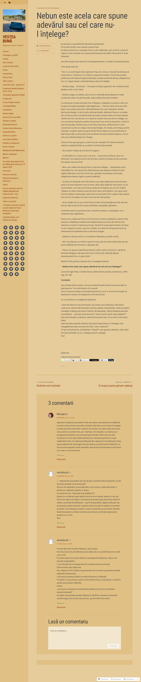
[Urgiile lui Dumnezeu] (22, 269)
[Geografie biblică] (11, 253)
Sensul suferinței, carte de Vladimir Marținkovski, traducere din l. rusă (13, 191)
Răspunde (61, 459)
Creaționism (7, 99)
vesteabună (54, 8)
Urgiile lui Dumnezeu (10, 198)
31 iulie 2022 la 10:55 (64, 544)
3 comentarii (44, 51)
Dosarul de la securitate (12, 117)
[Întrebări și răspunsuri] (5, 259)
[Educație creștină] (16, 248)
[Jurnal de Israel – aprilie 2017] (11, 238)
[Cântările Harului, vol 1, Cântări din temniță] (16, 274)
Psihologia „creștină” (10, 55)
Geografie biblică (9, 132)
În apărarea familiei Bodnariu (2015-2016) (13, 89)
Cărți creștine (8, 62)
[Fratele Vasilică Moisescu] (5, 253)
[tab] (5, 2)
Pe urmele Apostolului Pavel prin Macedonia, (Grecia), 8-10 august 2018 (14, 164)
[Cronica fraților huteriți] (11, 243)
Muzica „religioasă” (10, 154)
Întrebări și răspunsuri (11, 143)
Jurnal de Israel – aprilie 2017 (14, 85)
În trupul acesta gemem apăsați (116, 384)
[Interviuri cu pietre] (16, 253)
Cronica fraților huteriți (11, 102)
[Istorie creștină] (11, 259)
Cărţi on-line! (7, 77)
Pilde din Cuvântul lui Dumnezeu (10, 179)
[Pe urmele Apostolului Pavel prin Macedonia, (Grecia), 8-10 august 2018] (11, 264)
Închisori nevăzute (10, 174)
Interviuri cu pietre (10, 135)
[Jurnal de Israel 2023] (5, 233)
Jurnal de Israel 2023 (10, 66)
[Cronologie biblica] (16, 243)
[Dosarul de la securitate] (11, 248)
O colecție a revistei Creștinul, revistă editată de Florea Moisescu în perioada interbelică (14, 209)
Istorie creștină (8, 147)
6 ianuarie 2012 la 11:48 (65, 418)
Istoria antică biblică (10, 139)
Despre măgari (8, 113)
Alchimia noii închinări (48, 384)
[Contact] (5, 227)
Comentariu (113, 646)
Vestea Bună (9, 38)
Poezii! (5, 185)
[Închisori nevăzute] (22, 264)
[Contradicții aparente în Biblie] (22, 238)
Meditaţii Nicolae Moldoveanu (14, 150)
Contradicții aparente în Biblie (14, 95)
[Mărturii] (5, 264)
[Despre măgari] (5, 248)
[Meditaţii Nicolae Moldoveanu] (16, 259)
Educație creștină (9, 121)
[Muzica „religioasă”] (22, 259)
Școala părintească (10, 124)
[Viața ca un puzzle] (5, 274)
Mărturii (6, 158)
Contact (6, 51)
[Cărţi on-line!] (22, 233)
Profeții (5, 59)
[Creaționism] (5, 243)
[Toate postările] (11, 233)
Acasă (5, 70)
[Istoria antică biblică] (22, 253)
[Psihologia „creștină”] (11, 227)
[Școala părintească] (22, 248)
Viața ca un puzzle (9, 201)
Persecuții (6, 171)
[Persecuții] (16, 264)
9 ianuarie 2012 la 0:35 (65, 476)
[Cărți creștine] (22, 227)
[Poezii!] (11, 269)
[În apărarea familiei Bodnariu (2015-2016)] (16, 238)
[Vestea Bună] (16, 233)
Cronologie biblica (9, 106)
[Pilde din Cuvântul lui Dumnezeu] (5, 269)
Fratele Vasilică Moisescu (12, 128)
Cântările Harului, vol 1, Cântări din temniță (11, 218)
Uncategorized (45, 46)
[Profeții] (16, 227)
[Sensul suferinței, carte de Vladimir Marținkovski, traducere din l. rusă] (16, 269)
